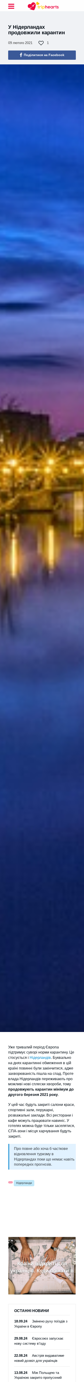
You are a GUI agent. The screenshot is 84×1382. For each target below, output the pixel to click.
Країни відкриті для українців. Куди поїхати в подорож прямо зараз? (42, 1269)
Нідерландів (40, 1058)
